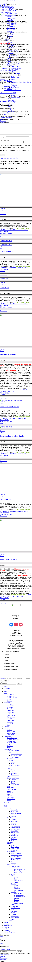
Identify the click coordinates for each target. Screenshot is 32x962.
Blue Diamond (5, 500)
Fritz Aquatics (11, 110)
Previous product (5, 6)
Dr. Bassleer (10, 744)
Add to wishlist (4, 80)
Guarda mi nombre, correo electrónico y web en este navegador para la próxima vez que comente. (15, 146)
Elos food (10, 746)
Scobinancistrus (11, 26)
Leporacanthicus (11, 710)
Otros (8, 725)
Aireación (10, 71)
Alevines (15, 82)
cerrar (1, 936)
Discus (5, 4)
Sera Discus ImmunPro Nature (8, 70)
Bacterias (13, 93)
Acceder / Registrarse (10, 932)
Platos (12, 84)
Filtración (9, 776)
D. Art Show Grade (12, 10)
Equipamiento (11, 864)
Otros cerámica (15, 775)
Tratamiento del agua (13, 778)
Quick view (3, 237)
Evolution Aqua (11, 101)
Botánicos (10, 760)
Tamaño (2, 73)
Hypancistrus (10, 18)
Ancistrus (9, 704)
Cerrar (2, 210)
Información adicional (10, 86)
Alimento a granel (12, 738)
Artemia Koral (11, 741)
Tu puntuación (4, 119)
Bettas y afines (11, 733)
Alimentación (11, 851)
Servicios (9, 921)
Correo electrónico (5, 140)
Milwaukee (10, 792)
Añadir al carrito (5, 77)
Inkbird (9, 106)
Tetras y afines (11, 731)
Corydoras (10, 842)
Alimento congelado (12, 52)
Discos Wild (10, 694)
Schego (9, 103)
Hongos (13, 95)
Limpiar (17, 73)
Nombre (3, 137)
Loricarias (10, 722)
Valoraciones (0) (8, 88)
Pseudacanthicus (11, 24)
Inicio (1, 4)
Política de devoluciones (9, 666)
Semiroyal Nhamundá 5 (9, 354)
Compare (2, 79)
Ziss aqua (9, 795)
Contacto (4, 657)
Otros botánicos (15, 77)
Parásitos (13, 92)
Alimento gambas (12, 742)
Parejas (9, 12)
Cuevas (13, 770)
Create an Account (5, 949)
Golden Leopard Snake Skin (8, 15)
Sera (8, 747)
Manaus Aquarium (16, 68)
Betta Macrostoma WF (6, 9)
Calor (8, 786)
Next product (3, 12)
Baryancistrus (11, 28)
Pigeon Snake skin (6, 251)
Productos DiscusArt (16, 66)
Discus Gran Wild (21, 390)
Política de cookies (7, 663)
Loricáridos (10, 818)
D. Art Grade (22, 82)
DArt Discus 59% (5, 68)
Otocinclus (10, 36)
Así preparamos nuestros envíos (12, 90)
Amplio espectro (15, 784)
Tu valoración (4, 122)
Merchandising (11, 799)
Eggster (9, 113)
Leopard (3, 214)
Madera (13, 762)
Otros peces (10, 734)
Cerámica (9, 81)
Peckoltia (9, 709)
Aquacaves (14, 85)
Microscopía (10, 100)
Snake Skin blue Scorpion (9, 407)
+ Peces (9, 843)
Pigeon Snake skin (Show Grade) (12, 436)
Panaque (9, 31)
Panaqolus (10, 707)
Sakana (13, 79)
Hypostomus (10, 720)
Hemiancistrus (11, 717)
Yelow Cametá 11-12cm (8, 559)
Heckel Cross (4, 288)
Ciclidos (9, 730)
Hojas (12, 763)
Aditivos (9, 65)
